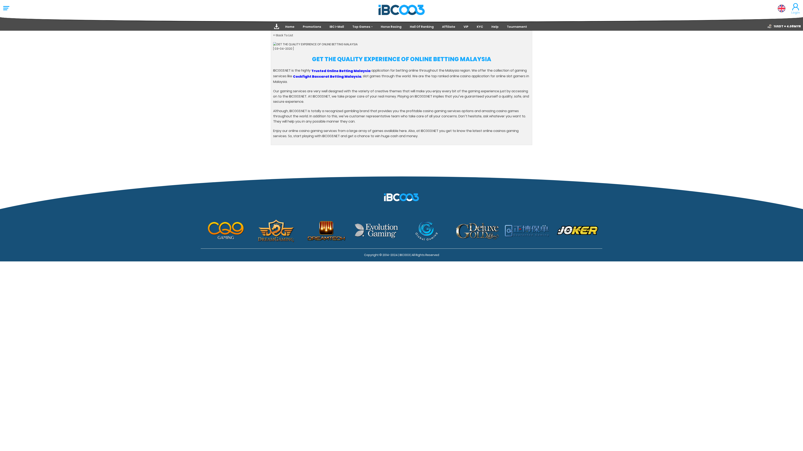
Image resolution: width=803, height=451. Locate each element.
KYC (480, 27)
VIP (466, 27)
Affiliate (448, 27)
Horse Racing (391, 27)
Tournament (517, 27)
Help (495, 27)
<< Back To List (283, 35)
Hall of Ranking (422, 27)
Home (289, 27)
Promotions (312, 27)
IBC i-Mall (337, 27)
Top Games (361, 27)
